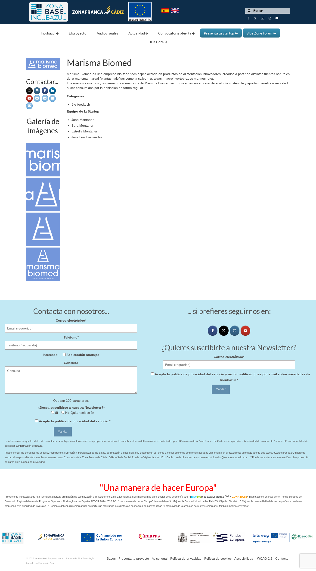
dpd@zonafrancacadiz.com (233, 457)
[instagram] (234, 331)
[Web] (29, 90)
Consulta (71, 363)
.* (74, 421)
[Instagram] (37, 90)
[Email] (37, 98)
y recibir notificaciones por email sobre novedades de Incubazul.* (232, 377)
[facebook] (45, 90)
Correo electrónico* (71, 320)
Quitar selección (82, 412)
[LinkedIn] (52, 90)
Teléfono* (71, 337)
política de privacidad (72, 421)
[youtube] (29, 98)
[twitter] (224, 331)
